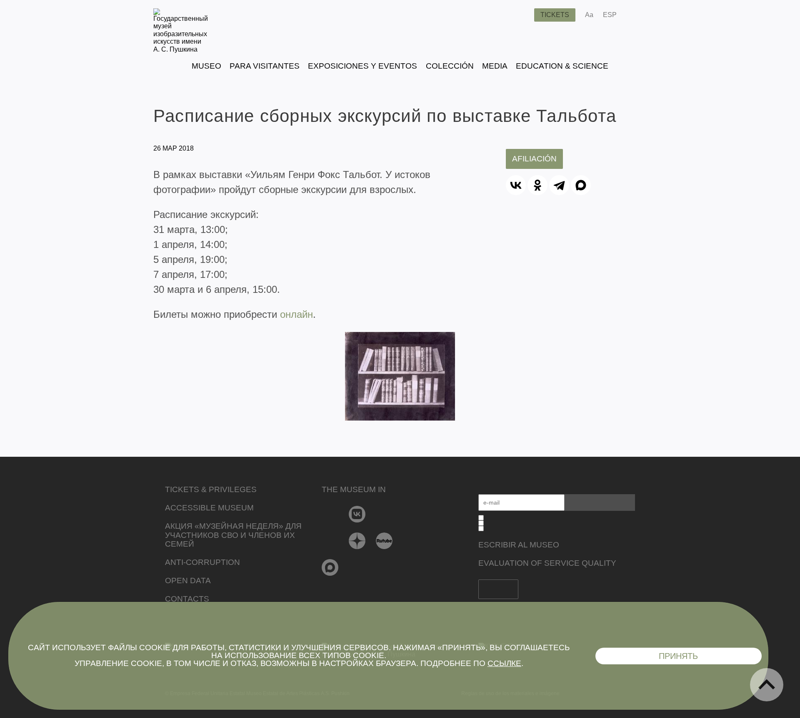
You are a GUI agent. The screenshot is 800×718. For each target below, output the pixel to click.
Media (495, 66)
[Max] (330, 567)
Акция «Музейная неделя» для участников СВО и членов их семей (233, 535)
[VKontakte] (357, 514)
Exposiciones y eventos (362, 66)
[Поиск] (521, 15)
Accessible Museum (209, 507)
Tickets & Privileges (211, 489)
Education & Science (562, 66)
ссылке (504, 663)
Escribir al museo (518, 544)
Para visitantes (265, 66)
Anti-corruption (202, 562)
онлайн (296, 314)
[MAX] (581, 185)
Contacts (187, 598)
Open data (188, 580)
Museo (206, 66)
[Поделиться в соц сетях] (635, 15)
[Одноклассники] (538, 185)
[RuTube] (384, 540)
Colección (450, 66)
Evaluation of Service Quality (547, 563)
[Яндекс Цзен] (357, 540)
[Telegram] (559, 185)
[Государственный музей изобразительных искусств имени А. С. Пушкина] (180, 49)
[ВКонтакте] (516, 185)
